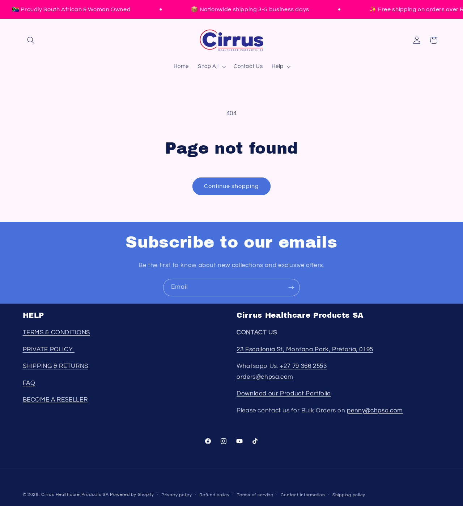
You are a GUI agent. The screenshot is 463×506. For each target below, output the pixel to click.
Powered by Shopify (132, 495)
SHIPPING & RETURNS (55, 366)
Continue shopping (231, 186)
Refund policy (214, 495)
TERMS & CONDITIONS (56, 332)
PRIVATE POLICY (49, 349)
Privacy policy (176, 495)
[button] (31, 40)
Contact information (303, 495)
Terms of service (255, 495)
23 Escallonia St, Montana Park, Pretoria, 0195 (305, 349)
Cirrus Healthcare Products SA (75, 495)
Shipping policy (348, 495)
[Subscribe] (291, 287)
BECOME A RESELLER (55, 399)
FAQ (29, 383)
